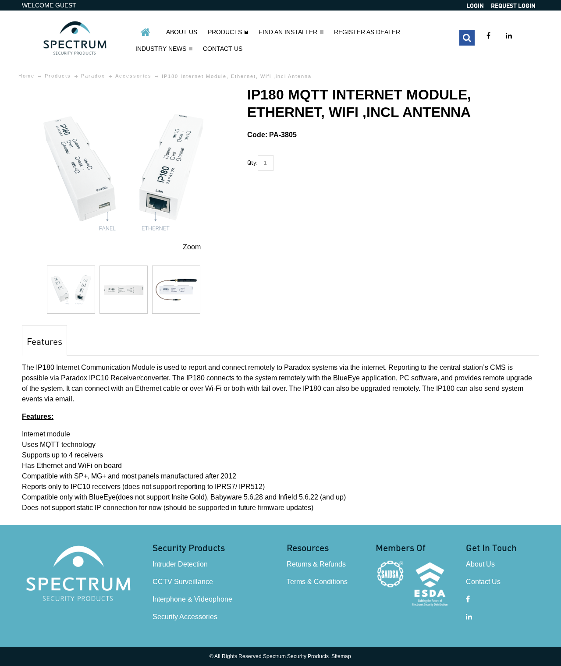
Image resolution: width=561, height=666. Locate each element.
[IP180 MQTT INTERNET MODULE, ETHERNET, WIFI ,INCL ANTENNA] (123, 91)
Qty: (252, 162)
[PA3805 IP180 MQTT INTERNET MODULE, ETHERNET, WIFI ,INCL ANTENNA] (71, 289)
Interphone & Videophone (192, 599)
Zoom (192, 247)
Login (475, 5)
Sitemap (341, 656)
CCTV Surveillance (183, 581)
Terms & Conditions (317, 581)
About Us (480, 564)
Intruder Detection (180, 564)
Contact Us (483, 581)
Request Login (513, 5)
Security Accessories (185, 616)
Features (44, 341)
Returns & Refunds (316, 564)
